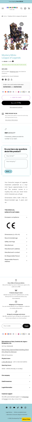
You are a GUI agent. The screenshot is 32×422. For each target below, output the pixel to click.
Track (26, 326)
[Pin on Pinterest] (6, 80)
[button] (3, 8)
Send (7, 171)
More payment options (16, 107)
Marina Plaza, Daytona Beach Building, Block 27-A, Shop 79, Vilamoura (15, 351)
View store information (11, 120)
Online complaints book (20, 412)
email (6, 399)
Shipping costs (14, 71)
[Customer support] (25, 8)
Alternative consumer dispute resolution (16, 414)
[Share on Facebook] (3, 80)
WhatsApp (25, 397)
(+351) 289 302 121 (7, 362)
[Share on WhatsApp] (9, 80)
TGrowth (21, 418)
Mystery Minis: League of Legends (17, 16)
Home (5, 16)
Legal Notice (9, 412)
